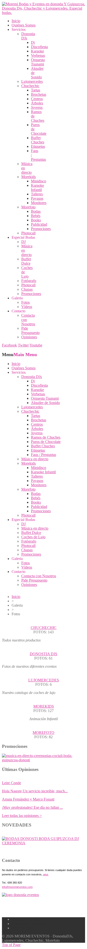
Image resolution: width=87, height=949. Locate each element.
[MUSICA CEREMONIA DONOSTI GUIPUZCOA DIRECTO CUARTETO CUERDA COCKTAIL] (43, 843)
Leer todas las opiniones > (22, 816)
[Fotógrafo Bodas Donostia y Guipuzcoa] (43, 760)
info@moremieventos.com (17, 886)
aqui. (46, 874)
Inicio (16, 597)
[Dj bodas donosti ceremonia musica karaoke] (20, 895)
